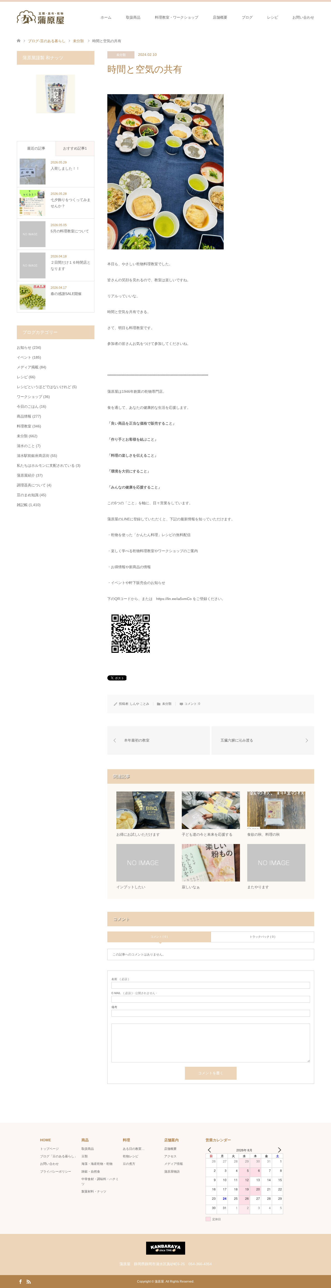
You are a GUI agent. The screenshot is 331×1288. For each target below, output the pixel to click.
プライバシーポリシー (55, 1171)
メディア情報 (173, 1164)
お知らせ (24, 347)
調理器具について (31, 485)
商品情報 (24, 416)
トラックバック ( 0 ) (262, 936)
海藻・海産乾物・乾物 (96, 1164)
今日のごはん (28, 406)
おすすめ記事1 (75, 148)
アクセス (170, 1156)
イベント (24, 357)
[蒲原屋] (40, 17)
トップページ (49, 1149)
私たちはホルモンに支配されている (46, 465)
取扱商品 (133, 17)
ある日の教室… (134, 1149)
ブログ (247, 17)
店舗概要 (220, 17)
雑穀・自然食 (90, 1171)
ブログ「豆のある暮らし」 (58, 1156)
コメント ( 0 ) (159, 936)
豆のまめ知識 (28, 495)
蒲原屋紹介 (26, 475)
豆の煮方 (129, 1164)
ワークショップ (29, 397)
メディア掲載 (28, 367)
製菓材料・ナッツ (93, 1191)
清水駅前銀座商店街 (33, 456)
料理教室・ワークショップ (176, 17)
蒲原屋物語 (172, 1171)
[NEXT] (278, 1150)
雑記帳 (22, 505)
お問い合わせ (303, 17)
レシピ (272, 17)
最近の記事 (36, 148)
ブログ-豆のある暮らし (46, 41)
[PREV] (210, 1150)
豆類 (84, 1156)
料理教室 (24, 426)
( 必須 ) (120, 979)
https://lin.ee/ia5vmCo (174, 599)
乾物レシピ (130, 1156)
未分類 (121, 55)
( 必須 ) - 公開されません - (134, 993)
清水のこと (26, 446)
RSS (28, 1281)
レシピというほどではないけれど (44, 387)
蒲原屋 (159, 1281)
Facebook (20, 1281)
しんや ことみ (139, 704)
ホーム (106, 17)
